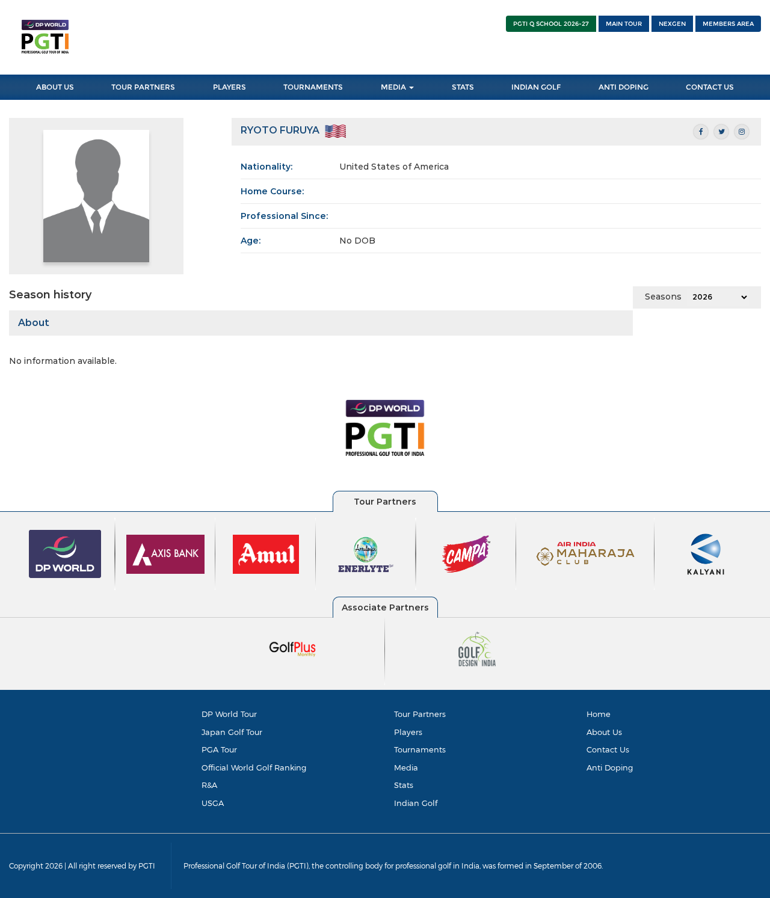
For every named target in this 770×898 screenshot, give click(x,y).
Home (599, 714)
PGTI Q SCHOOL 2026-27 (551, 24)
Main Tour (624, 24)
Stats (463, 86)
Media (394, 86)
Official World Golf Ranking (254, 767)
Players (229, 86)
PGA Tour (219, 749)
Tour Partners (143, 86)
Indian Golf (536, 86)
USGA (213, 803)
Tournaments (313, 86)
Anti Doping (623, 86)
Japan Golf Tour (232, 732)
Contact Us (710, 86)
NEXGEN (672, 24)
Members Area (728, 24)
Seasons (663, 296)
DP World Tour (229, 714)
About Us (55, 86)
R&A (209, 785)
